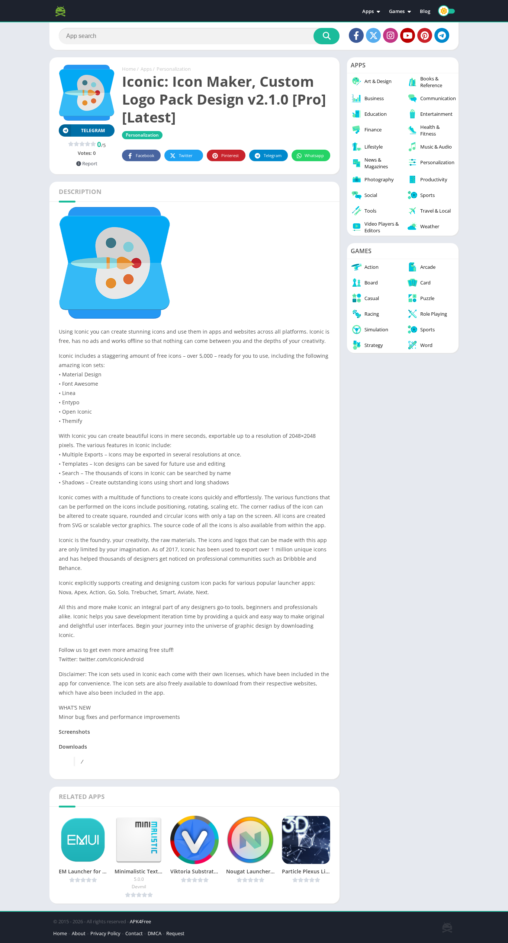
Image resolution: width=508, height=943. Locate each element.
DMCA (154, 933)
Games (397, 11)
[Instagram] (390, 35)
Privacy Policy (105, 933)
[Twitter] (373, 35)
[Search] (327, 36)
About (79, 933)
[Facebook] (356, 35)
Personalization (174, 69)
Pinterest (230, 155)
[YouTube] (407, 35)
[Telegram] (441, 35)
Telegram (273, 155)
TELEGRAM (93, 130)
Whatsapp (314, 155)
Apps (368, 11)
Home (129, 69)
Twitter (186, 155)
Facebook (145, 155)
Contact (134, 933)
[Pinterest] (424, 35)
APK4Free (140, 921)
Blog (425, 11)
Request (175, 933)
